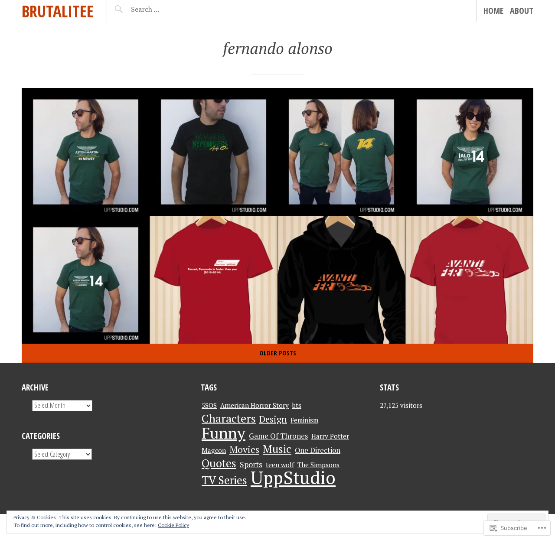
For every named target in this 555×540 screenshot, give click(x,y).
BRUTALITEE (58, 11)
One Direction (317, 450)
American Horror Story (254, 405)
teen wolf (280, 464)
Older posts (277, 352)
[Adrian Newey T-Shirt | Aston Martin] (86, 152)
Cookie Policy (173, 525)
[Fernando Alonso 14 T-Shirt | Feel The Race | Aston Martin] (469, 152)
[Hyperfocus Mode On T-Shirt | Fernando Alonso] (214, 152)
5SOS (209, 405)
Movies (244, 449)
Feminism (304, 420)
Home (493, 10)
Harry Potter (330, 436)
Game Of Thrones (278, 436)
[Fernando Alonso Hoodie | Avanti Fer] (341, 280)
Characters (229, 418)
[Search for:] (167, 9)
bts (296, 405)
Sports (251, 464)
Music (277, 449)
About (521, 10)
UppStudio (293, 477)
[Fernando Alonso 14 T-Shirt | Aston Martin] (86, 280)
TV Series (224, 480)
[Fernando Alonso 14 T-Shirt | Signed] (341, 152)
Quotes (219, 463)
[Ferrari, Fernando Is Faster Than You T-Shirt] (214, 280)
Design (273, 419)
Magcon (214, 450)
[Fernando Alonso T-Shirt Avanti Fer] (469, 280)
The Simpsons (318, 464)
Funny (223, 433)
